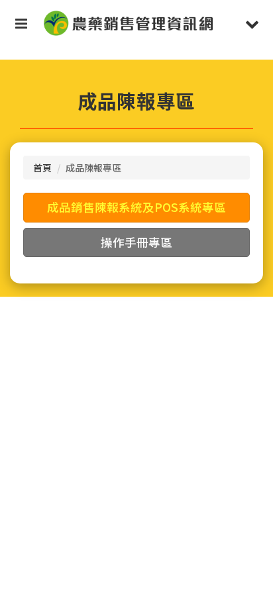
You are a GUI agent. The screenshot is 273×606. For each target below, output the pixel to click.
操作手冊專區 (136, 242)
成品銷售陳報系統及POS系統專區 (136, 207)
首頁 (42, 167)
